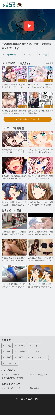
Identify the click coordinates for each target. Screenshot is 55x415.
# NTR (19, 357)
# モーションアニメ (37, 357)
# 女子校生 (21, 351)
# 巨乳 (42, 54)
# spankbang (9, 54)
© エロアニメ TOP (27, 399)
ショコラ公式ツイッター (11, 388)
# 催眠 (6, 357)
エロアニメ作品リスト (37, 374)
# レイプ (34, 346)
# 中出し (20, 346)
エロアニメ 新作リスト (12, 374)
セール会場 (47, 63)
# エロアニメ (9, 363)
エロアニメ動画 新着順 (12, 378)
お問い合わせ (34, 388)
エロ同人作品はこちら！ (27, 119)
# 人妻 (35, 351)
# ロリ (27, 54)
